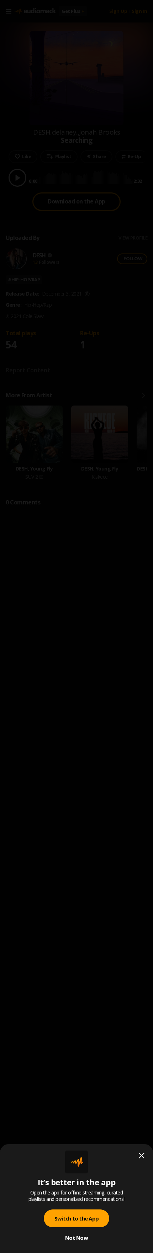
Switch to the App (76, 1218)
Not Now (76, 1237)
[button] (76, 626)
